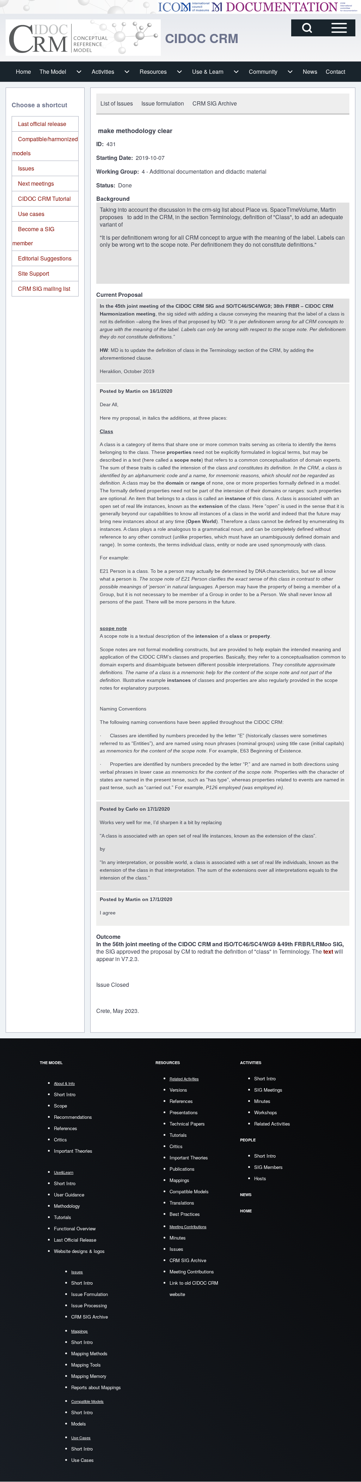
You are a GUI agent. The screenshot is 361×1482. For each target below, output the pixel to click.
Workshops (265, 1112)
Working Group (116, 171)
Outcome (108, 937)
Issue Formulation (89, 1294)
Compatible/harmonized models (45, 146)
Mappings (179, 1180)
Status (105, 185)
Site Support (33, 273)
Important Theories (73, 1150)
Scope (60, 1105)
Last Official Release (75, 1239)
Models (78, 1423)
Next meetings (36, 183)
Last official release (42, 124)
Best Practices (185, 1214)
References (65, 1128)
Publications (182, 1168)
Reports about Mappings (96, 1387)
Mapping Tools (86, 1364)
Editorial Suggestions (45, 258)
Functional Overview (75, 1228)
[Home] (83, 37)
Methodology (67, 1205)
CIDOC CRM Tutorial (44, 198)
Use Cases (82, 1460)
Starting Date (113, 158)
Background (113, 199)
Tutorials (62, 1217)
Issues (26, 168)
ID (99, 144)
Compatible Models (189, 1191)
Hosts (260, 1178)
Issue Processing (89, 1305)
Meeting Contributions (192, 1271)
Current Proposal (119, 295)
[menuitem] (23, 72)
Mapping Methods (89, 1353)
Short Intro (64, 1094)
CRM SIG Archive (89, 1316)
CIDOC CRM (201, 38)
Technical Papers (187, 1123)
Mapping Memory (88, 1376)
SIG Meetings (268, 1089)
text (329, 951)
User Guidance (69, 1194)
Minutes (178, 1237)
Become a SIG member (33, 236)
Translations (182, 1202)
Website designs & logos (79, 1251)
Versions (178, 1089)
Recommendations (73, 1117)
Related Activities (272, 1123)
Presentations (184, 1112)
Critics (60, 1139)
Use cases (31, 214)
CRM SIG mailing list (44, 288)
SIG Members (268, 1167)
